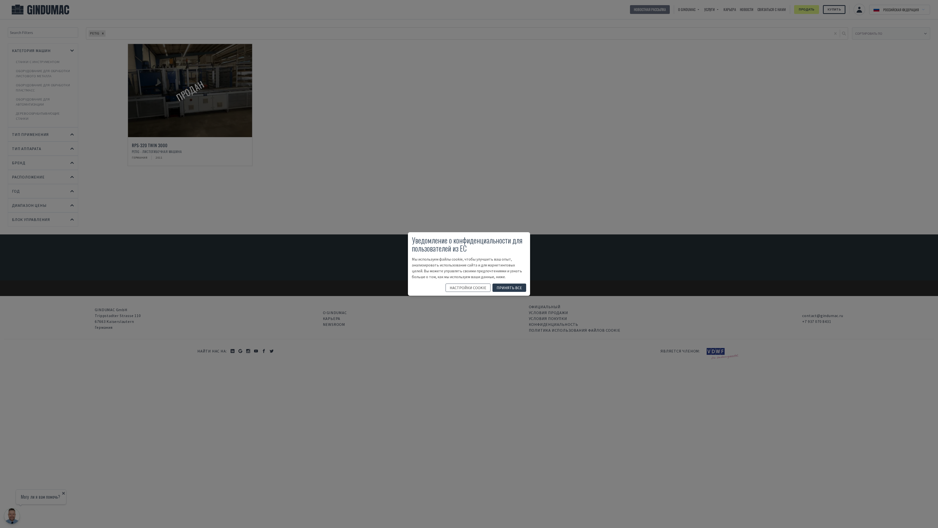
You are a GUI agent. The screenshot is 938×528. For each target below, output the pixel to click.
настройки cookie (468, 287)
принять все (509, 287)
